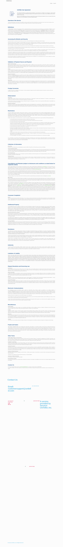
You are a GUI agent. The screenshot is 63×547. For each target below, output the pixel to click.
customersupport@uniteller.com (24, 366)
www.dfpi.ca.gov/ (19, 185)
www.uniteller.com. (21, 183)
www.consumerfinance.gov (37, 169)
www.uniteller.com (44, 166)
